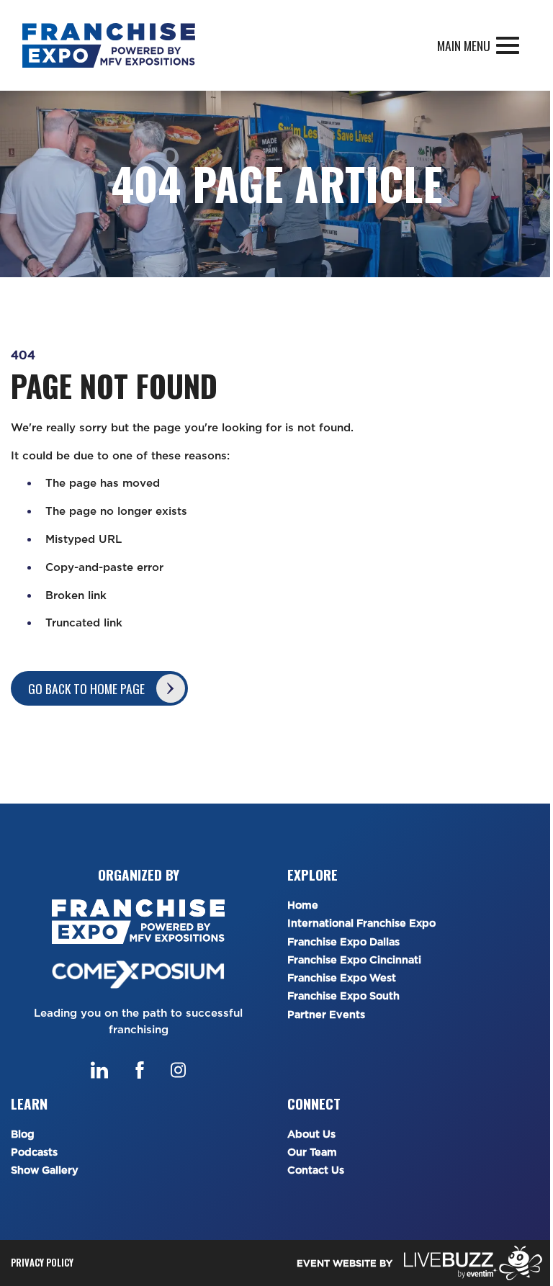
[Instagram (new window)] (178, 1070)
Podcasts (34, 1152)
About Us (311, 1134)
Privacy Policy (42, 1262)
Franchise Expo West (341, 978)
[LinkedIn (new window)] (99, 1070)
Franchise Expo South (343, 996)
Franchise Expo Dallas (343, 942)
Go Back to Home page (86, 688)
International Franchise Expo (361, 923)
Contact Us (315, 1170)
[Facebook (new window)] (139, 1070)
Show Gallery (44, 1170)
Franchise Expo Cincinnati (354, 960)
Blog (23, 1134)
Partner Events (326, 1015)
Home (302, 905)
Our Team (312, 1152)
